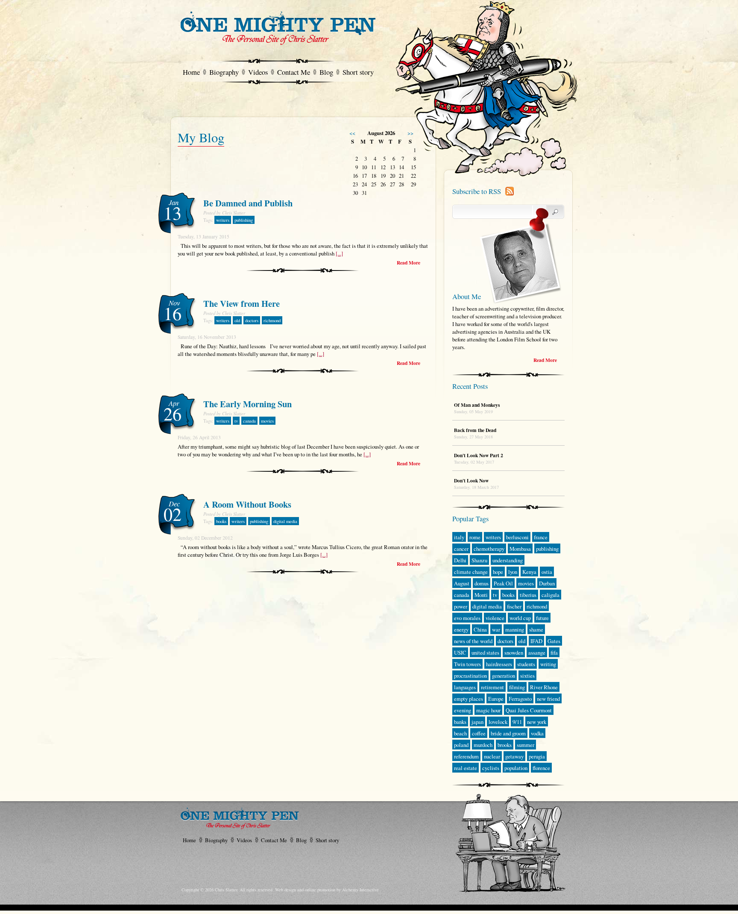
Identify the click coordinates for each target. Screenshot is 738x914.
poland (461, 745)
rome (474, 537)
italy (459, 537)
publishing (243, 220)
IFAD (536, 641)
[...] (339, 253)
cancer (461, 549)
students (526, 664)
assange (536, 652)
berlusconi (517, 537)
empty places (468, 698)
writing (548, 664)
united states (485, 652)
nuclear (492, 756)
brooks (505, 745)
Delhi (460, 560)
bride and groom (508, 733)
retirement (492, 687)
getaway (514, 756)
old (237, 320)
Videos (258, 72)
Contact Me (293, 72)
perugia (537, 756)
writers (222, 220)
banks (460, 722)
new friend (548, 698)
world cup (520, 618)
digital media (285, 521)
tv (236, 421)
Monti (481, 595)
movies (267, 421)
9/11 (517, 722)
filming (517, 687)
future (542, 618)
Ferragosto (520, 698)
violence (495, 618)
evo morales (467, 618)
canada (249, 421)
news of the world (473, 641)
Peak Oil (503, 583)
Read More (408, 262)
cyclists (490, 768)
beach (460, 733)
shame (536, 629)
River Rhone (544, 687)
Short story (358, 72)
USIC (460, 652)
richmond (272, 320)
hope (498, 572)
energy (461, 629)
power (460, 606)
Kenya (529, 572)
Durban (547, 583)
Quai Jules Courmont (529, 710)
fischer (514, 606)
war (496, 629)
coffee (479, 733)
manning (514, 629)
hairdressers (499, 664)
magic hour (488, 710)
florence (541, 768)
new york (536, 722)
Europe (496, 698)
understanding (507, 560)
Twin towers (467, 664)
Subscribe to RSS (476, 191)
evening (462, 710)
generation (503, 675)
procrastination (470, 675)
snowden (513, 652)
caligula (550, 595)
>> (410, 133)
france (541, 537)
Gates (554, 641)
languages (465, 687)
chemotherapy (489, 549)
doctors (251, 320)
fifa (554, 652)
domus (481, 583)
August (461, 583)
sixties (527, 675)
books (221, 521)
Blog (326, 72)
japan (477, 722)
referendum (466, 756)
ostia (547, 572)
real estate (465, 768)
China (480, 629)
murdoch (483, 745)
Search (548, 212)
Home (191, 72)
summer (525, 745)
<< (352, 133)
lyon (512, 572)
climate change (471, 572)
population (515, 768)
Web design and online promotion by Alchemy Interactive (327, 890)
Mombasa (520, 549)
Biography (224, 72)
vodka (537, 733)
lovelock (498, 722)
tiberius (528, 595)
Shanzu (479, 560)
